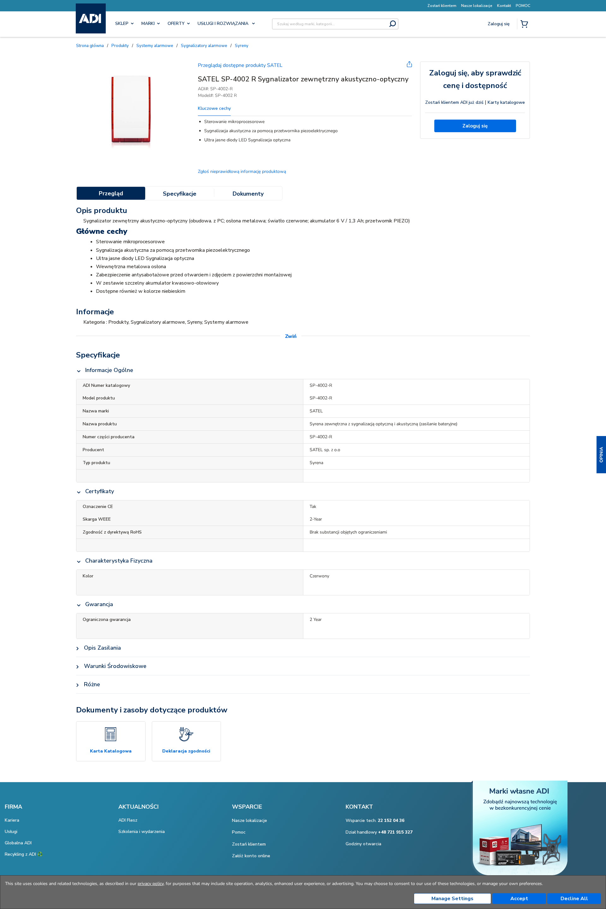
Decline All (574, 898)
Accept (519, 898)
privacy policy (150, 884)
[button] (601, 454)
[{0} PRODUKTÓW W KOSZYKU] (525, 24)
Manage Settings (452, 898)
